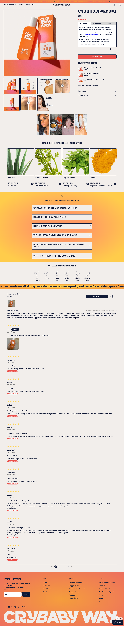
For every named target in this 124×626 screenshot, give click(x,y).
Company (71, 579)
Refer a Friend (104, 589)
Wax (45, 583)
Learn (101, 598)
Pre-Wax (46, 586)
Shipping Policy (74, 586)
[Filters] (111, 296)
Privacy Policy (74, 592)
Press (101, 595)
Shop (44, 579)
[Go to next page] (71, 566)
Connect (101, 579)
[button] (116, 4)
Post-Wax (47, 589)
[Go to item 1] (11, 303)
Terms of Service (75, 583)
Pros (33, 4)
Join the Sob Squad (106, 592)
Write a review (97, 296)
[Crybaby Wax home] (61, 5)
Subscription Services (77, 589)
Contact (102, 586)
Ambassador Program (107, 583)
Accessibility (73, 598)
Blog (100, 601)
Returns (72, 595)
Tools (45, 592)
